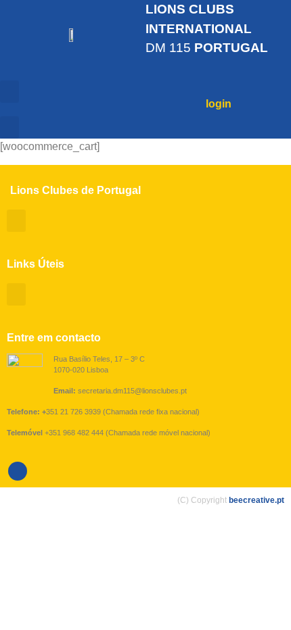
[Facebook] (17, 471)
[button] (9, 91)
